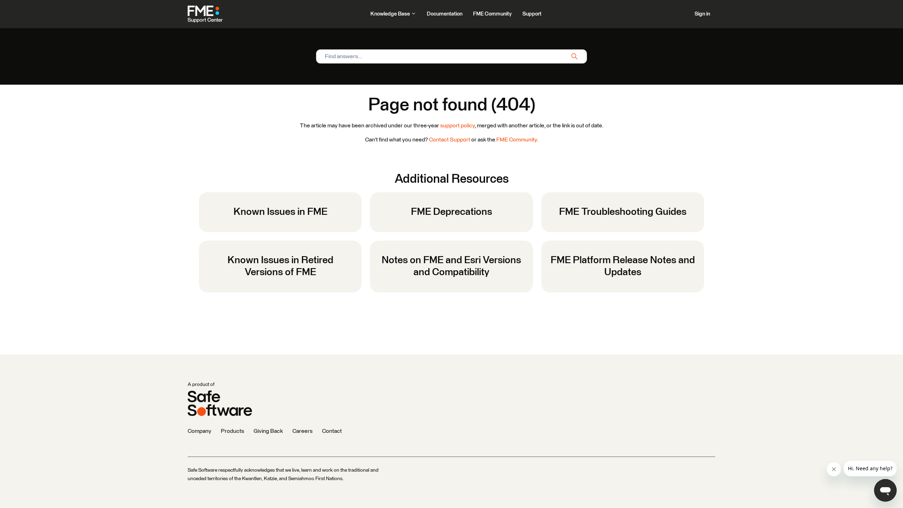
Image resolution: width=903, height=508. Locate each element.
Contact (332, 431)
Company (199, 431)
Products (232, 431)
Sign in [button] (702, 14)
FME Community (492, 14)
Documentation (444, 14)
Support (531, 14)
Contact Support (449, 140)
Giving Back (268, 431)
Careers (302, 431)
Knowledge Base (390, 14)
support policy (457, 125)
